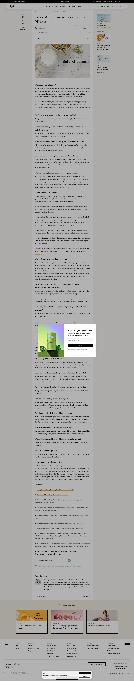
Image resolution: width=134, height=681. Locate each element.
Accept (85, 673)
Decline (85, 676)
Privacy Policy (74, 350)
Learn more (55, 675)
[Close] (94, 326)
